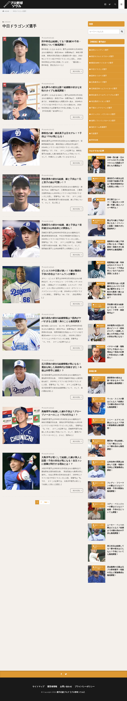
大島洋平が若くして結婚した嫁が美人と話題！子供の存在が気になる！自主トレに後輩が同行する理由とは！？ (62, 460)
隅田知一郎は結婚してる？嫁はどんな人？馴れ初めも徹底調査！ (115, 444)
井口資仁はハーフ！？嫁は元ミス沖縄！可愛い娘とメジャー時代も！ (115, 203)
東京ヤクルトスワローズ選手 (102, 56)
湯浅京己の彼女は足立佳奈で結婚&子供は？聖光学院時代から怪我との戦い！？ (115, 182)
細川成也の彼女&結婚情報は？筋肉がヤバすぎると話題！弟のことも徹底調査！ (62, 320)
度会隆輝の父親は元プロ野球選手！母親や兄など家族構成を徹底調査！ (115, 571)
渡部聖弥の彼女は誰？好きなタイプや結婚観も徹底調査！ (115, 380)
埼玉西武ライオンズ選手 (100, 101)
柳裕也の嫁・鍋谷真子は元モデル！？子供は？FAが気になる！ (62, 135)
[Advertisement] (106, 626)
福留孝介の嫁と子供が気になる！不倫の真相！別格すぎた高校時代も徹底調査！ (115, 245)
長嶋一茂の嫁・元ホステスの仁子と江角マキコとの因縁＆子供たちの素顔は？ (115, 161)
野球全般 (94, 140)
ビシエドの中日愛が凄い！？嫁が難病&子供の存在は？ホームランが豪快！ (61, 272)
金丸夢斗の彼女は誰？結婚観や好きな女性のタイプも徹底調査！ (62, 89)
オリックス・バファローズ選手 (103, 114)
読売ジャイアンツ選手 (100, 50)
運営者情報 (52, 686)
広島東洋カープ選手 (99, 82)
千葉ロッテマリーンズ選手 (101, 108)
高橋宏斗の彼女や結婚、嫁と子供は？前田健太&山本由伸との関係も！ (62, 226)
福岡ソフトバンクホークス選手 (103, 121)
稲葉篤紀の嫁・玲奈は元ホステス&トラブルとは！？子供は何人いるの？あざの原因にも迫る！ (115, 267)
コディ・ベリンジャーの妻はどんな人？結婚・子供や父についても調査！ (115, 508)
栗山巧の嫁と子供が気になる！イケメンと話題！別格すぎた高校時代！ (115, 224)
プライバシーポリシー (85, 686)
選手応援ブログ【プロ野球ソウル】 (71, 692)
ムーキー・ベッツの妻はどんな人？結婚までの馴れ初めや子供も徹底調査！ (115, 529)
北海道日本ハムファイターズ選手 (104, 88)
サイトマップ (38, 686)
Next (46, 502)
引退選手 (94, 133)
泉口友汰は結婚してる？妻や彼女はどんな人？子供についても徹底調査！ (115, 550)
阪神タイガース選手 (99, 76)
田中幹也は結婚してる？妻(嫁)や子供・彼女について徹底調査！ (61, 43)
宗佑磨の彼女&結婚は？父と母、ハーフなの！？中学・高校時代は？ (115, 308)
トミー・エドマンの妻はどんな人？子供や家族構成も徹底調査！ (115, 423)
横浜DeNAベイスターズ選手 (102, 63)
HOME (7, 11)
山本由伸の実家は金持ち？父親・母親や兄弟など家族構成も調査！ (115, 465)
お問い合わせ (66, 686)
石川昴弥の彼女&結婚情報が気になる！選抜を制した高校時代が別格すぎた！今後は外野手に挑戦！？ (62, 367)
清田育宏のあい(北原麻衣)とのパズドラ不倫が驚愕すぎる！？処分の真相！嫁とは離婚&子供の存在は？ (116, 290)
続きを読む (76, 71)
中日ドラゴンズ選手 (19, 11)
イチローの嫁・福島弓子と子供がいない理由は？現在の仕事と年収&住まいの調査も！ (115, 352)
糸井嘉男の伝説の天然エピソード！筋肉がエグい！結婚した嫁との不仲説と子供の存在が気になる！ (115, 331)
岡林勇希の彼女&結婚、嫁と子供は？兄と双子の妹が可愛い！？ (61, 180)
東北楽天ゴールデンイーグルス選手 (105, 95)
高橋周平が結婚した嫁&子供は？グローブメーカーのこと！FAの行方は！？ (61, 413)
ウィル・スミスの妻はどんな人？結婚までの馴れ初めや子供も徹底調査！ (115, 402)
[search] (122, 31)
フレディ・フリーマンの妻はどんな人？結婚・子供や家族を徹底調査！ (115, 487)
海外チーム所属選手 (99, 127)
